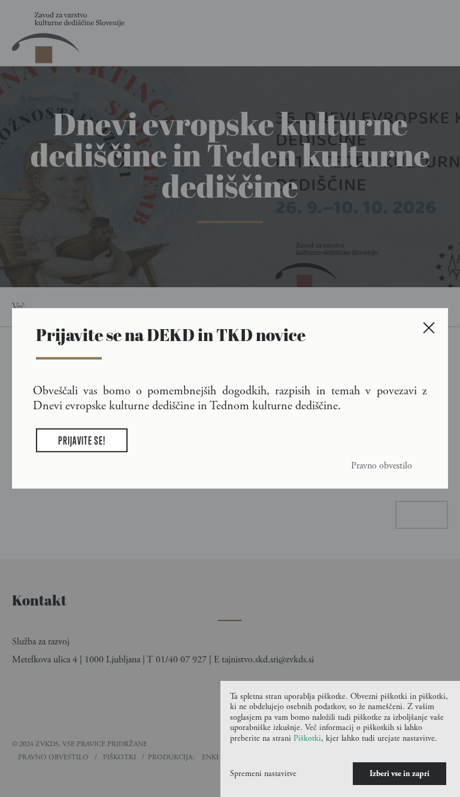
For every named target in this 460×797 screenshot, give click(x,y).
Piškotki (307, 738)
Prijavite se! (81, 440)
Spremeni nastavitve (263, 773)
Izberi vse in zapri (399, 773)
